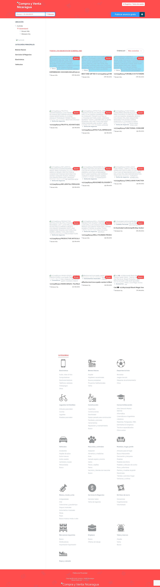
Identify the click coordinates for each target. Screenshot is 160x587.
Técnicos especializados (125, 427)
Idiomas (119, 411)
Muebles (120, 459)
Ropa (61, 516)
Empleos (91, 535)
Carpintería (91, 409)
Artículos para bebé (65, 409)
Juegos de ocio (122, 377)
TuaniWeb (85, 580)
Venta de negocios (94, 502)
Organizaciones (122, 502)
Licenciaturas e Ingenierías (126, 416)
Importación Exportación (67, 545)
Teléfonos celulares (65, 383)
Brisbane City (25, 34)
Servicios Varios (93, 499)
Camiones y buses (65, 462)
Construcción (93, 405)
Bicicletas (120, 375)
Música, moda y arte (66, 495)
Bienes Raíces (93, 370)
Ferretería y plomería (95, 420)
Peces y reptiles (93, 465)
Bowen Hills (25, 31)
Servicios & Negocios (96, 495)
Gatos (90, 462)
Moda (61, 513)
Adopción (91, 451)
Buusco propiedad (94, 380)
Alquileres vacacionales (96, 377)
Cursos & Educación (124, 405)
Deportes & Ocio (123, 370)
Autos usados (64, 459)
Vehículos (63, 447)
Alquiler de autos (65, 453)
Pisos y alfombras (123, 467)
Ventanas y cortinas (123, 479)
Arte (60, 502)
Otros (61, 388)
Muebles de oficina (123, 462)
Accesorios (63, 451)
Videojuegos (63, 386)
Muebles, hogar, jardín (125, 447)
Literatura (120, 419)
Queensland (23, 29)
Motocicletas (63, 465)
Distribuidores (64, 542)
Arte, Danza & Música (124, 408)
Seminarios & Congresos (125, 425)
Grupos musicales (65, 507)
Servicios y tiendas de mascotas (99, 470)
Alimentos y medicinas (96, 453)
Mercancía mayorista (67, 535)
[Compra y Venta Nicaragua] (30, 7)
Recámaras (121, 473)
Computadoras (64, 377)
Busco (90, 428)
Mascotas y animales (96, 447)
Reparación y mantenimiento (98, 426)
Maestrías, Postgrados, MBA (126, 422)
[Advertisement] (97, 34)
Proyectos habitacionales (96, 383)
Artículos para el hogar (124, 451)
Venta (90, 386)
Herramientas (92, 423)
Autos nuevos (64, 456)
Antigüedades (64, 499)
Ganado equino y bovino (96, 459)
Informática (121, 413)
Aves (89, 456)
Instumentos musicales (67, 510)
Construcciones (93, 412)
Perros (90, 467)
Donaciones (121, 499)
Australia (19, 26)
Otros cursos (121, 430)
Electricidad (92, 414)
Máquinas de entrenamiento (126, 380)
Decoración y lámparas (125, 456)
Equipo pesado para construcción (99, 417)
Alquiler (90, 375)
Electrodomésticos (65, 380)
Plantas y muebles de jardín (126, 470)
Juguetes (62, 414)
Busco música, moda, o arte (68, 518)
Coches (61, 412)
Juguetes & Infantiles (67, 405)
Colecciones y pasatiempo (68, 505)
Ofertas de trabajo (94, 542)
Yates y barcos (122, 535)
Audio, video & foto (65, 375)
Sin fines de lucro (123, 495)
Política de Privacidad (80, 573)
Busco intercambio (123, 453)
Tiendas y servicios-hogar (125, 476)
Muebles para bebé (65, 417)
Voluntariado (121, 505)
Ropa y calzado (65, 561)
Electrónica (63, 370)
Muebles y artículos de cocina (127, 465)
